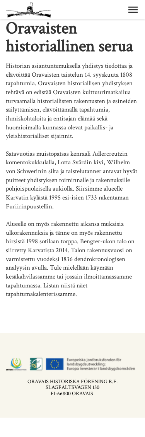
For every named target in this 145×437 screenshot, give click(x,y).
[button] (133, 9)
